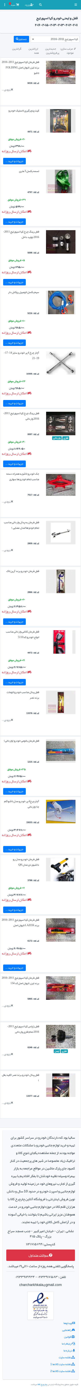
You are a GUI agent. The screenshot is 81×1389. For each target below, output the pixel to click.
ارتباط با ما (67, 1343)
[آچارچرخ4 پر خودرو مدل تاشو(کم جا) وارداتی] (60, 812)
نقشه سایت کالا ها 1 (60, 1364)
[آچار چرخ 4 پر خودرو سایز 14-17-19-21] (60, 363)
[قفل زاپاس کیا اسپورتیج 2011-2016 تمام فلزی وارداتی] (60, 1037)
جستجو (23, 39)
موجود (70, 52)
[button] (76, 4)
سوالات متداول (39, 1255)
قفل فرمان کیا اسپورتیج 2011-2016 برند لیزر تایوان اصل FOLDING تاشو (20, 67)
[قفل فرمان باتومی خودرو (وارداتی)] (60, 752)
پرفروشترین (52, 52)
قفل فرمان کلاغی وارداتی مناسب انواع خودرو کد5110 (22, 634)
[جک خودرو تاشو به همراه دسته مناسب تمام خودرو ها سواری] (60, 485)
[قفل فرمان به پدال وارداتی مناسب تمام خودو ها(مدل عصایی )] (60, 533)
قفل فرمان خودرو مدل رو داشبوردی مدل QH (26, 861)
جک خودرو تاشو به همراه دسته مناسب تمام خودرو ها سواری (22, 476)
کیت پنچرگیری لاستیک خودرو (23, 110)
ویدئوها (68, 1323)
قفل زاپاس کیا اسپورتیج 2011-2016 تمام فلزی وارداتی (23, 1028)
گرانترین (16, 48)
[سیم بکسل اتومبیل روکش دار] (60, 303)
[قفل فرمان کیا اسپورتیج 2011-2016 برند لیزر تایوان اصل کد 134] (60, 989)
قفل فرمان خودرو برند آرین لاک (22, 571)
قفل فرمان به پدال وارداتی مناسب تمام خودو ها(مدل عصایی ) (21, 524)
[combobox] (55, 39)
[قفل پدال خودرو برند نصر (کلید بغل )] (60, 1086)
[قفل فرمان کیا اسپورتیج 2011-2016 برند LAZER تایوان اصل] (60, 931)
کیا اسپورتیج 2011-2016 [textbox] (64, 39)
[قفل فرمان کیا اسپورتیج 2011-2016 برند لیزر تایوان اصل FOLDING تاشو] (60, 73)
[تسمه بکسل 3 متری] (60, 182)
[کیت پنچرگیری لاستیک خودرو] (60, 121)
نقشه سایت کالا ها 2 (60, 1371)
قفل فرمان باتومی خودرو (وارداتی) (21, 740)
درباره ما (68, 1350)
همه (36, 52)
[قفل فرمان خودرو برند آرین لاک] (60, 582)
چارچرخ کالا (42, 1384)
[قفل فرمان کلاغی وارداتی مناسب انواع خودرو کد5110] (60, 642)
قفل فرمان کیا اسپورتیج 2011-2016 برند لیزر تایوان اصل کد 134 (20, 980)
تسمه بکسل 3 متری (29, 171)
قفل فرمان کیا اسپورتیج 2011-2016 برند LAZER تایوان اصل (20, 922)
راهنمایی (67, 1330)
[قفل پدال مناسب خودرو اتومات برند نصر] (60, 703)
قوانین (67, 1336)
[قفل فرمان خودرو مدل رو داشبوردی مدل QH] (60, 870)
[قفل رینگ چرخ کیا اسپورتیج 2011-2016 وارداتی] (60, 424)
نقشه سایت (65, 1357)
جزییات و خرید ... (14, 161)
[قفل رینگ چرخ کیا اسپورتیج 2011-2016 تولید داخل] (60, 242)
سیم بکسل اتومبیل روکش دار (23, 292)
